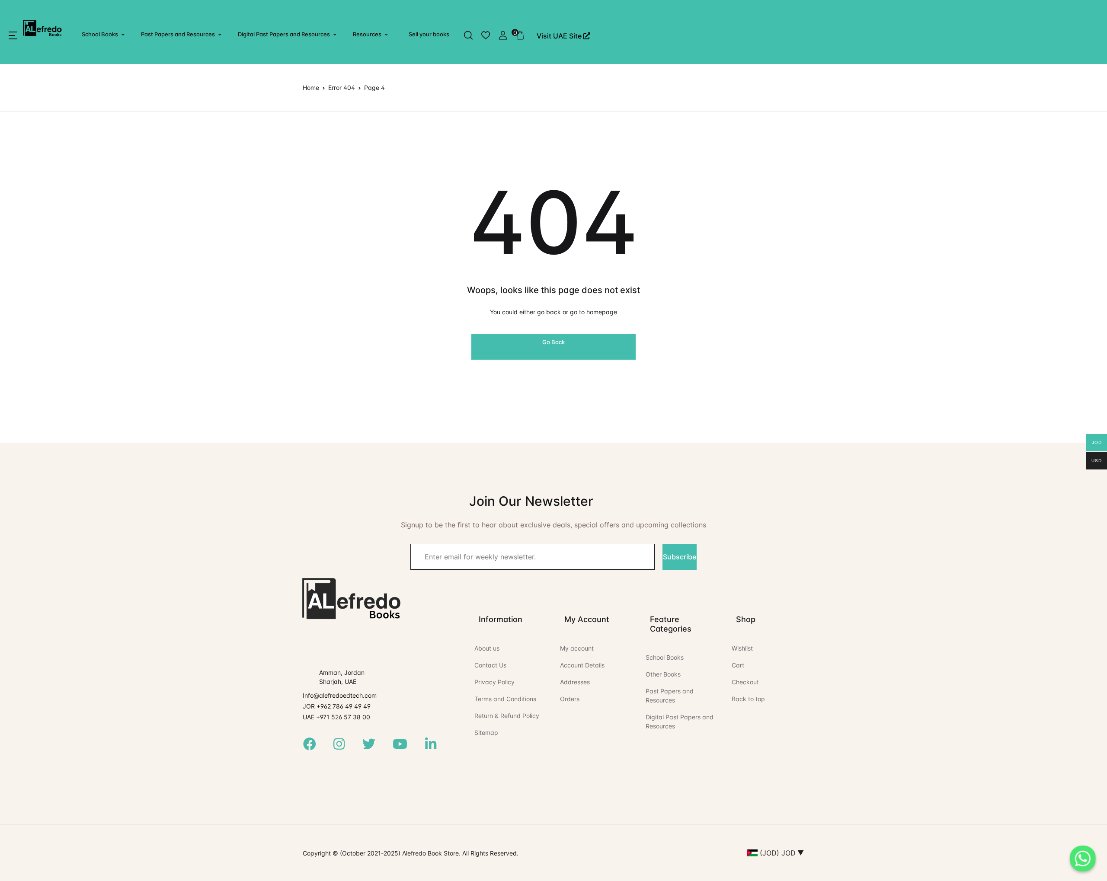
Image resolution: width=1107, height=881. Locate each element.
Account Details (582, 665)
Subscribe (679, 556)
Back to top (748, 698)
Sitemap (486, 732)
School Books (100, 34)
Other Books (663, 674)
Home (311, 87)
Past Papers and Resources (178, 34)
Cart (738, 665)
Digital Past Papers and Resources (284, 34)
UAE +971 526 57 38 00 (336, 717)
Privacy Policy (494, 682)
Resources (367, 34)
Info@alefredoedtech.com (340, 695)
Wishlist (742, 648)
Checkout (745, 682)
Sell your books (429, 34)
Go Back (553, 341)
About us (486, 648)
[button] (13, 35)
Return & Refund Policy (506, 715)
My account (577, 648)
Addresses (575, 682)
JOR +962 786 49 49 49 (337, 706)
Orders (569, 698)
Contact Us (490, 665)
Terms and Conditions (505, 698)
